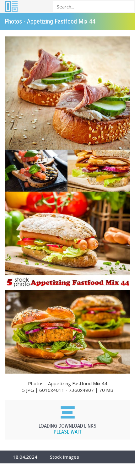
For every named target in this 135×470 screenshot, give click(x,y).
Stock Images (64, 457)
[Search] (127, 6)
